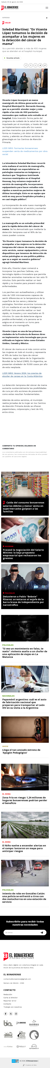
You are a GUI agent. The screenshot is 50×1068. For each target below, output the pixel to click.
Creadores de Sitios (31, 1065)
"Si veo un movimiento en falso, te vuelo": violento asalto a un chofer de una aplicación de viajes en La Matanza (24, 652)
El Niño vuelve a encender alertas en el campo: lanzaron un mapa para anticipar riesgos (24, 848)
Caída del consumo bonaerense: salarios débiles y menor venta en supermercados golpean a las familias (24, 507)
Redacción (7, 994)
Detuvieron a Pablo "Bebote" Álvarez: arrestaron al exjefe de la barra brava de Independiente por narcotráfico (23, 600)
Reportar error (9, 1001)
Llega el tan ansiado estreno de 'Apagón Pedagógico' (21, 751)
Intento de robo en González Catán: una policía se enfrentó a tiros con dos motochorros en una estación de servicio (24, 897)
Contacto (7, 1004)
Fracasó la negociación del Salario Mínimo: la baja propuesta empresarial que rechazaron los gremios (23, 554)
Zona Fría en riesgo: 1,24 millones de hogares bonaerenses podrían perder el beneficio (24, 800)
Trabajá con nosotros (12, 1007)
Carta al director (10, 998)
